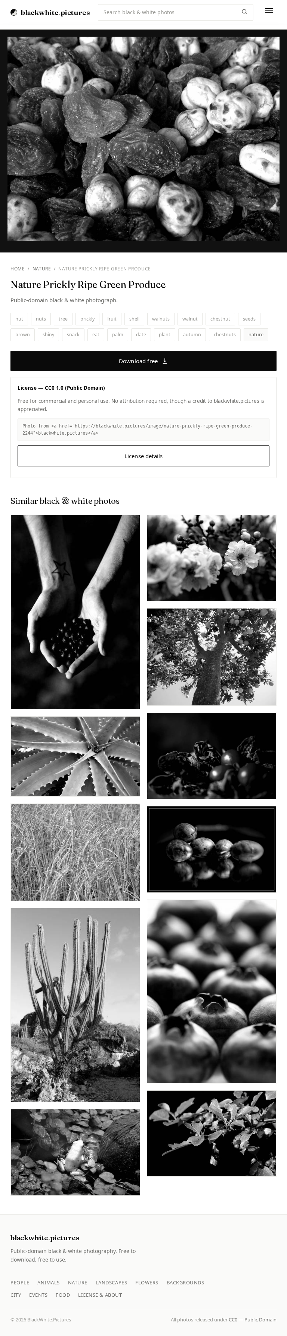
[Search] (244, 12)
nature (256, 334)
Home (17, 269)
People (19, 1282)
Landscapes (111, 1282)
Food (63, 1294)
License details (143, 456)
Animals (48, 1282)
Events (38, 1294)
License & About (100, 1294)
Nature (42, 269)
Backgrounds (185, 1282)
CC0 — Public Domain (253, 1319)
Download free (138, 361)
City (15, 1294)
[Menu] (269, 12)
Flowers (146, 1282)
